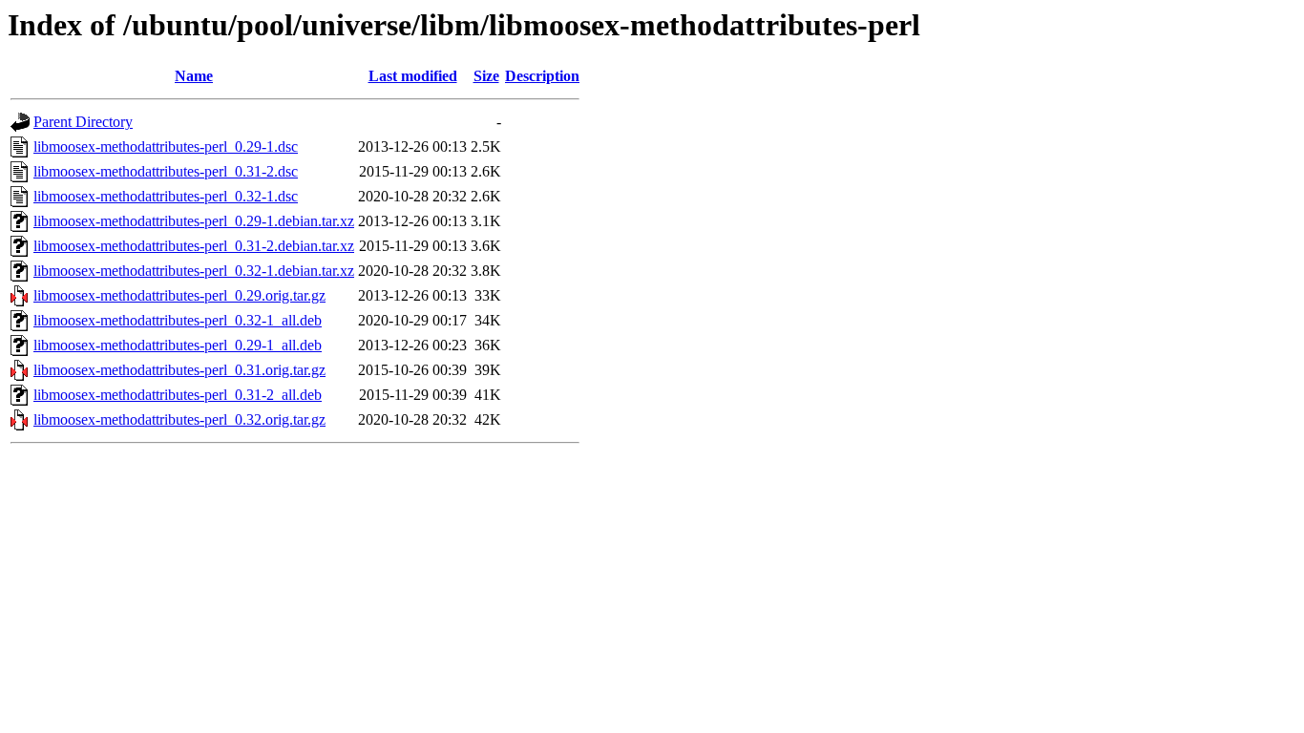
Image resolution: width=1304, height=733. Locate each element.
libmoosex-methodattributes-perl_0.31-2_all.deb (177, 395)
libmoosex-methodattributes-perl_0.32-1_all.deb (177, 320)
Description (542, 76)
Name (194, 76)
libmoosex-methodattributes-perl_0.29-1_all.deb (177, 345)
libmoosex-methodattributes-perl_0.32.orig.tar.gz (179, 419)
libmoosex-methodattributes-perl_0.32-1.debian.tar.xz (193, 270)
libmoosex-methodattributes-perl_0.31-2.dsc (165, 171)
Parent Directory (83, 122)
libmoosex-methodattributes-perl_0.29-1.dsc (165, 146)
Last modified (412, 76)
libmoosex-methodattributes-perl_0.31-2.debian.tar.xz (193, 246)
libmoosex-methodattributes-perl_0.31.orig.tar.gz (179, 370)
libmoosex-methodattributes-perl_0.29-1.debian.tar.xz (193, 221)
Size (486, 76)
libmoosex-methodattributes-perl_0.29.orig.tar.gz (179, 295)
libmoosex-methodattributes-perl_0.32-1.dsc (165, 196)
